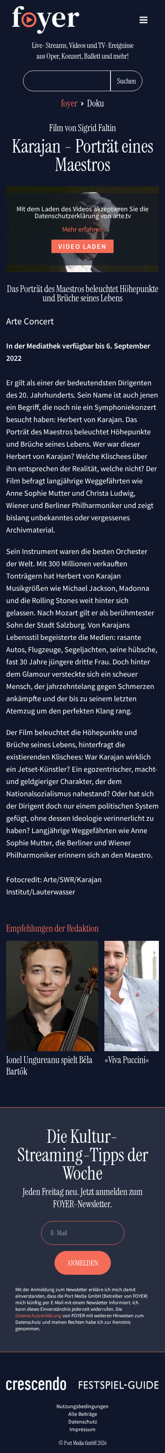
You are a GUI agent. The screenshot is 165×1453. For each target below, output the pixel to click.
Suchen (126, 81)
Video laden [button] (82, 246)
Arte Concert (30, 321)
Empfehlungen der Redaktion (52, 928)
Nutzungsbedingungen (82, 1406)
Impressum (82, 1429)
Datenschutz (82, 1421)
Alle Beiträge (82, 1413)
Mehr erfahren (82, 229)
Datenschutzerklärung (38, 1315)
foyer (69, 103)
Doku (95, 103)
